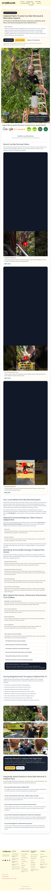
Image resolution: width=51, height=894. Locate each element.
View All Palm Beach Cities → (35, 870)
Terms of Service (28, 888)
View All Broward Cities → (24, 871)
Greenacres (33, 867)
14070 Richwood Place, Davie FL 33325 (9, 878)
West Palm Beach (34, 854)
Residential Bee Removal (15, 856)
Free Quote (31, 4)
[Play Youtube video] (25, 243)
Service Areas (29, 1)
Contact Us (39, 3)
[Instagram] (7, 860)
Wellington (33, 862)
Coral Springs (24, 861)
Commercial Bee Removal (15, 859)
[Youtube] (5, 860)
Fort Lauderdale (24, 854)
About (33, 3)
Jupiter (32, 860)
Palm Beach (33, 864)
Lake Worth (33, 866)
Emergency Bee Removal (15, 862)
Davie (22, 863)
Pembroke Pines (24, 857)
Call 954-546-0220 (8, 40)
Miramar (23, 859)
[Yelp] (9, 860)
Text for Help (20, 768)
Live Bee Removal (15, 854)
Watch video (7, 263)
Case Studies (38, 1)
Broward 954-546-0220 (44, 864)
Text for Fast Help (20, 40)
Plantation (23, 865)
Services (22, 1)
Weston (22, 867)
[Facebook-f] (3, 860)
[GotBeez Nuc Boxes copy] (8, 3)
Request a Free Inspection (33, 40)
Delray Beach (33, 858)
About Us (42, 854)
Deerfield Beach (24, 868)
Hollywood (23, 855)
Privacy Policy (22, 888)
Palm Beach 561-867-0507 (43, 867)
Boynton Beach (34, 856)
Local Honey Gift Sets (25, 3)
